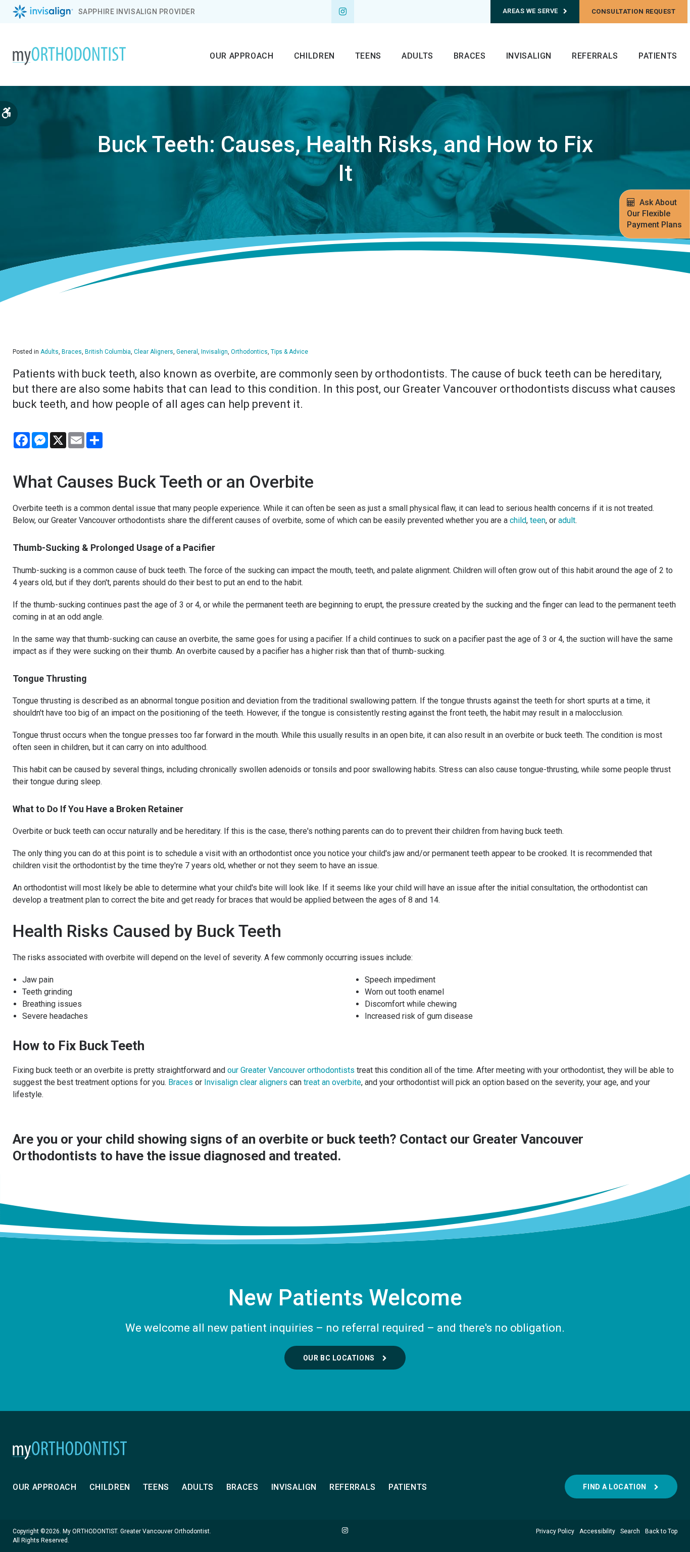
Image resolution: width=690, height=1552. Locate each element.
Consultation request (633, 11)
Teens (368, 56)
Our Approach (242, 56)
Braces (470, 56)
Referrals (595, 56)
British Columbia (108, 351)
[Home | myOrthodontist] (345, 1450)
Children (314, 56)
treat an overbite (332, 1082)
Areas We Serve (530, 11)
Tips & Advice (289, 351)
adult (566, 520)
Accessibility (597, 1531)
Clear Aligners (153, 351)
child (518, 520)
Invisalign (529, 56)
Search (630, 1531)
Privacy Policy (555, 1531)
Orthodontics (249, 351)
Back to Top (661, 1531)
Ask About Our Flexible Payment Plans (654, 213)
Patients (657, 56)
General (187, 351)
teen (538, 520)
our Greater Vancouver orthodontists (291, 1070)
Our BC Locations (339, 1358)
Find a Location (614, 1487)
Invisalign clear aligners (245, 1082)
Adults (417, 56)
